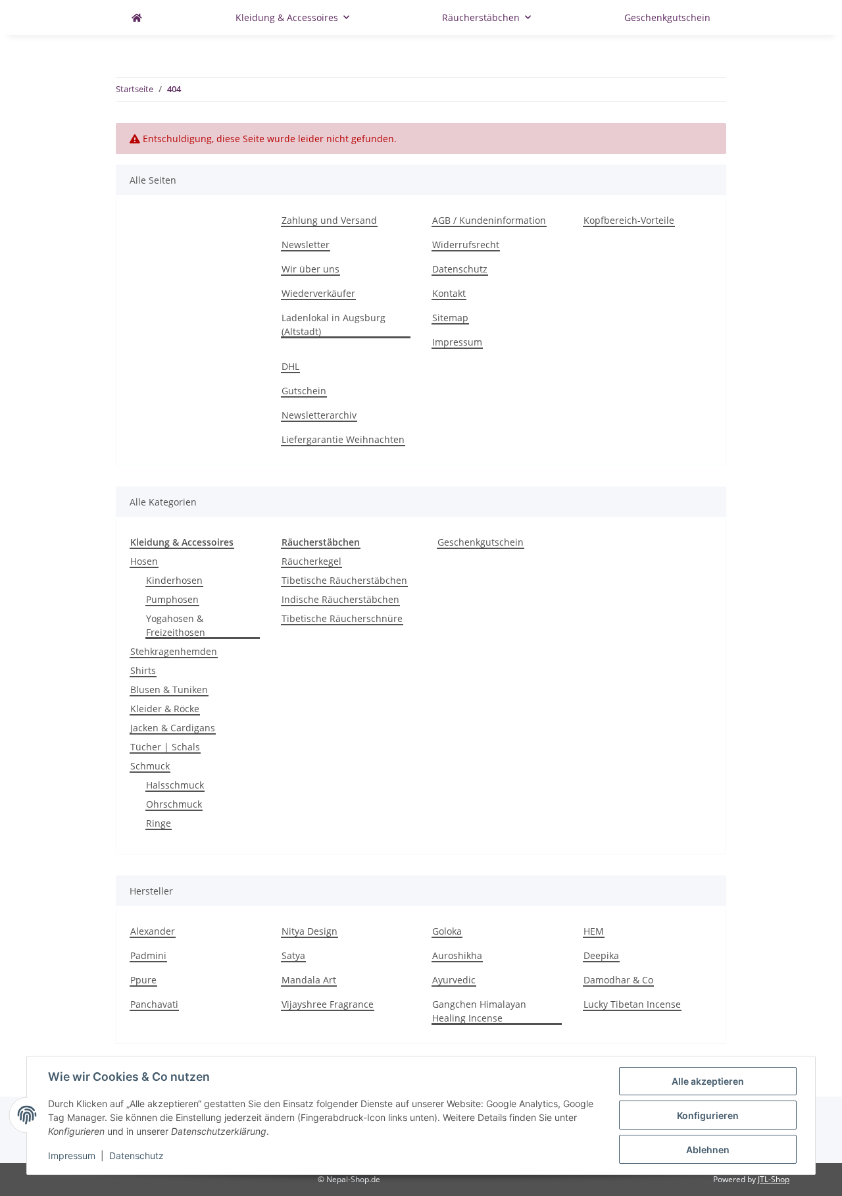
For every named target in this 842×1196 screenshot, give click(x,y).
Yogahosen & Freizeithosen (175, 625)
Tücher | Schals (165, 747)
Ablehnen (708, 1149)
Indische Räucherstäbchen (340, 599)
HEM (593, 931)
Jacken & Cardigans (172, 727)
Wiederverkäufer (318, 293)
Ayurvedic (454, 980)
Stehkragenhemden (173, 651)
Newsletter (306, 244)
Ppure (143, 980)
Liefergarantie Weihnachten (343, 439)
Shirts (143, 670)
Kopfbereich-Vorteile (628, 220)
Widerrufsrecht (465, 244)
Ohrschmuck (174, 804)
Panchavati (154, 1004)
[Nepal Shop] (137, 17)
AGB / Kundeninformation (489, 220)
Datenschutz (459, 269)
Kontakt (449, 293)
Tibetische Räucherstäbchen (344, 580)
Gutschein (304, 390)
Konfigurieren (708, 1115)
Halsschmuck (175, 785)
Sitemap (450, 317)
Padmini (148, 955)
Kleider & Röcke (164, 708)
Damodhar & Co (618, 980)
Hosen (144, 561)
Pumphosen (172, 599)
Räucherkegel (311, 561)
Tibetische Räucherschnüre (342, 618)
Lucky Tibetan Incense (632, 1004)
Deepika (601, 955)
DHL (290, 366)
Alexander (152, 931)
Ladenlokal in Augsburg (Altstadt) (333, 324)
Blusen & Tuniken (169, 689)
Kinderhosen (174, 580)
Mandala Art (309, 980)
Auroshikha (457, 955)
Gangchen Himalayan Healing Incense (479, 1011)
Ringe (158, 823)
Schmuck (150, 766)
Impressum (457, 342)
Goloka (447, 931)
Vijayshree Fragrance (328, 1004)
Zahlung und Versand (329, 220)
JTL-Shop (773, 1179)
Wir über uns (310, 269)
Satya (293, 955)
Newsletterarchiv (319, 415)
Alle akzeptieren (708, 1081)
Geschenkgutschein (480, 542)
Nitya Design (309, 931)
